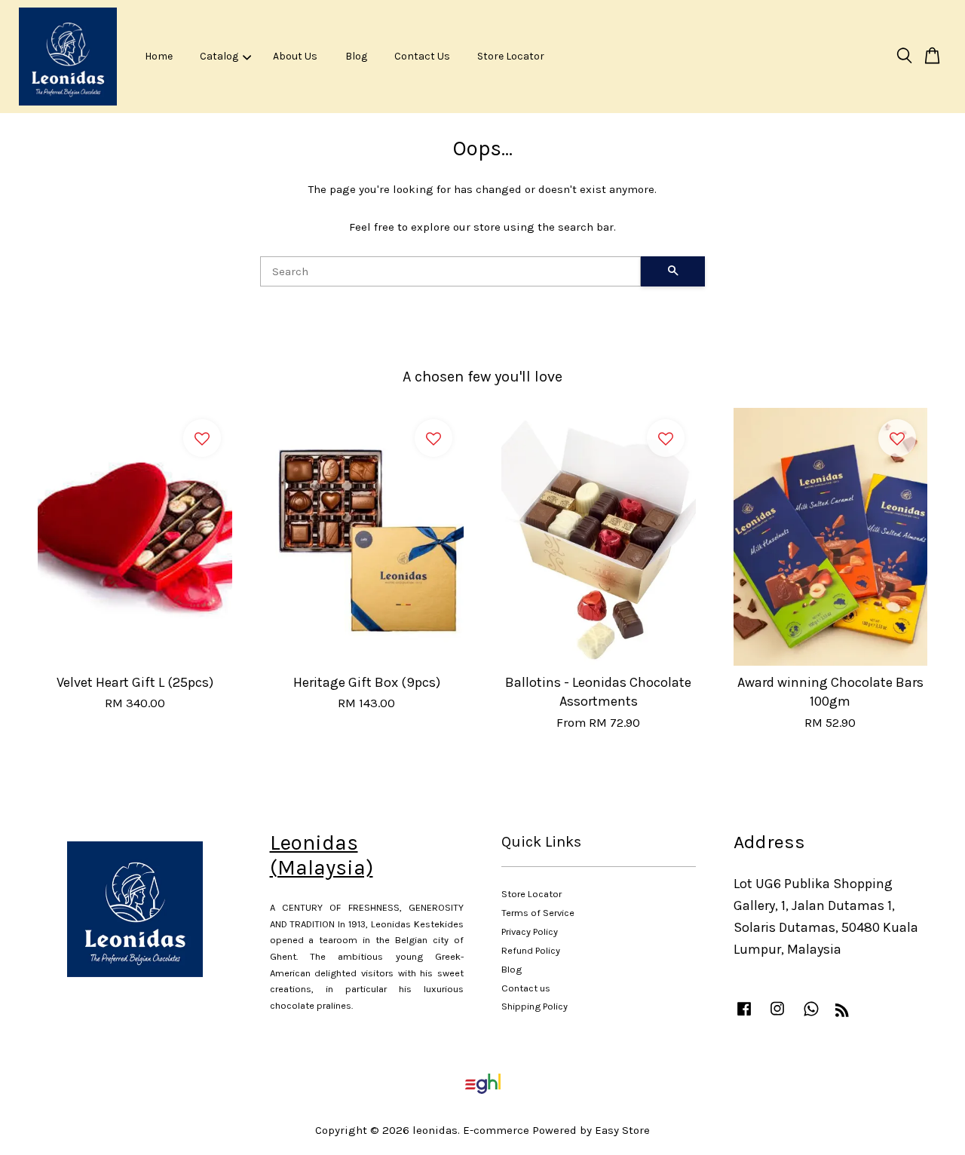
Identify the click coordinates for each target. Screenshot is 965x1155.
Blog (356, 56)
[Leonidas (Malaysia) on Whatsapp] (811, 1016)
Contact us (525, 988)
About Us (295, 56)
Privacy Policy (529, 931)
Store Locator (510, 56)
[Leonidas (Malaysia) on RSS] (842, 1013)
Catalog (219, 56)
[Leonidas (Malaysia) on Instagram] (777, 1016)
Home (159, 56)
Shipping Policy (534, 1006)
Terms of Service (537, 912)
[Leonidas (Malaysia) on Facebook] (744, 1016)
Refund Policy (530, 950)
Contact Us (422, 56)
